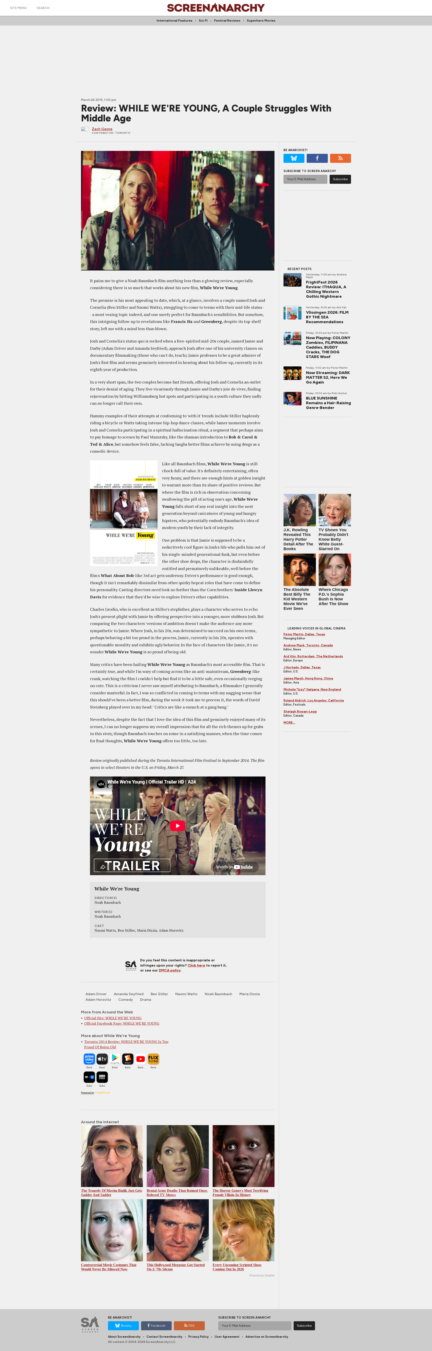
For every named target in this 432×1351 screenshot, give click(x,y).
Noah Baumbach (218, 994)
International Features (174, 21)
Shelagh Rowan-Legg (300, 711)
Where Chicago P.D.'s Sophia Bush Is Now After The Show (333, 596)
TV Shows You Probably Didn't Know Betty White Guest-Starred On (333, 539)
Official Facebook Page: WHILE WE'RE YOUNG (121, 1023)
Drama (145, 999)
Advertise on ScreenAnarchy (266, 1336)
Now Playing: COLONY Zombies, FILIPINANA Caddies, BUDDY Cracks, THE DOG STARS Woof (328, 347)
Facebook (158, 1326)
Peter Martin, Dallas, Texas (304, 634)
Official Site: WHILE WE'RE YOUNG (113, 1017)
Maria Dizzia (249, 994)
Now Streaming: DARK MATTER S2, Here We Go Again (328, 377)
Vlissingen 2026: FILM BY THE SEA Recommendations (327, 317)
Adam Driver (96, 994)
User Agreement (227, 1336)
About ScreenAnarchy (124, 1336)
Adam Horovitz (98, 999)
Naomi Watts (186, 994)
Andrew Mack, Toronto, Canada (308, 645)
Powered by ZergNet (261, 1275)
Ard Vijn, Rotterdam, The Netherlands (313, 656)
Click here (196, 965)
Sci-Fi (203, 21)
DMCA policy (170, 970)
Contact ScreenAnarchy (164, 1336)
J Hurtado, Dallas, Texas (302, 667)
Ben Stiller (159, 994)
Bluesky (126, 1326)
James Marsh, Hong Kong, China (308, 678)
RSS (192, 1326)
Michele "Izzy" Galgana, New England (312, 689)
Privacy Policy (198, 1336)
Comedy (125, 999)
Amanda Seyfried (129, 994)
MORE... (289, 722)
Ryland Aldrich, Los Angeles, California (314, 700)
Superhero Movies (261, 21)
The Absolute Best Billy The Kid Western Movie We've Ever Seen (297, 599)
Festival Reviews (227, 21)
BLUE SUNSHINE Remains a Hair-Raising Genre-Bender (328, 403)
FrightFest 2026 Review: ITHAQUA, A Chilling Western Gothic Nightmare (326, 289)
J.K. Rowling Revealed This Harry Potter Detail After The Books (298, 539)
